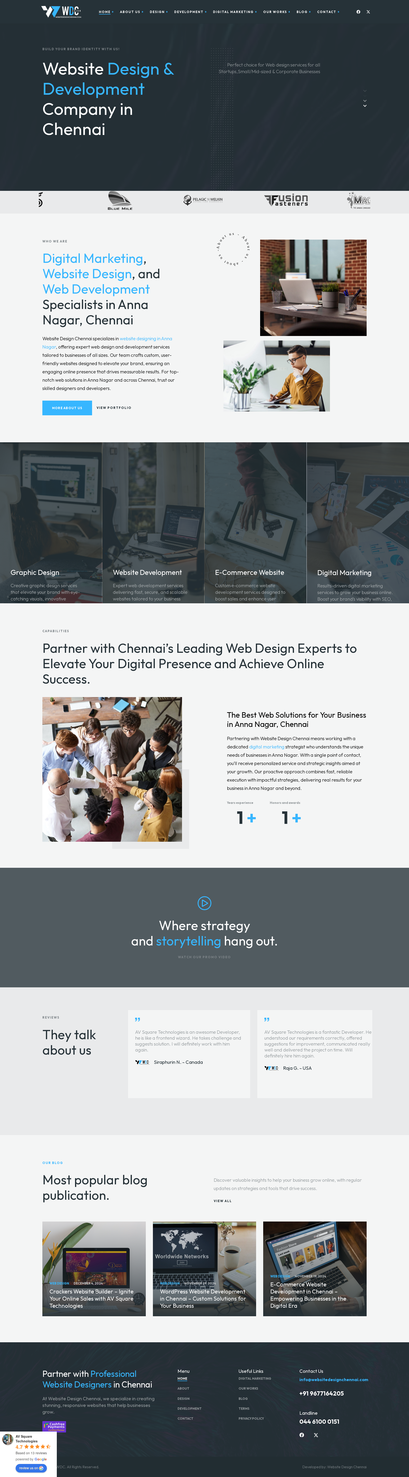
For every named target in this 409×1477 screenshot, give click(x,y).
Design (184, 1399)
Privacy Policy (251, 1418)
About (183, 1388)
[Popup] (204, 903)
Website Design (87, 273)
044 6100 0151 (319, 1421)
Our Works (248, 1388)
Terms (244, 1408)
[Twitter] (367, 12)
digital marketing (267, 747)
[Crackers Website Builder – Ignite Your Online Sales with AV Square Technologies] (94, 1269)
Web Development (96, 289)
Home (182, 1378)
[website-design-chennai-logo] (60, 12)
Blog (243, 1399)
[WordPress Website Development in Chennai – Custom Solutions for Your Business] (204, 1269)
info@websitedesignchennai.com (333, 1379)
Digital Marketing (92, 258)
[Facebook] (357, 12)
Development (190, 1408)
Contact (185, 1418)
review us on (28, 1467)
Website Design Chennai (347, 1466)
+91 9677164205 (321, 1393)
